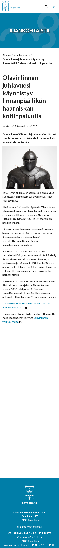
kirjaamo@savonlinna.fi (29, 526)
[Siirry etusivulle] (13, 6)
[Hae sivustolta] (46, 6)
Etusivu (6, 55)
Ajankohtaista (22, 55)
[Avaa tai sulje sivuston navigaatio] (54, 6)
